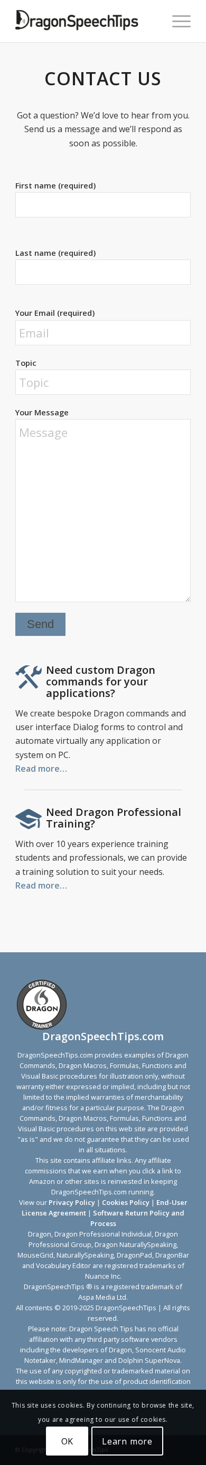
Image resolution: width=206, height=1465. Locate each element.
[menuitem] (176, 21)
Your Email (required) (55, 312)
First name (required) (55, 185)
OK (67, 1441)
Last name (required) (55, 252)
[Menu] (176, 21)
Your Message (42, 412)
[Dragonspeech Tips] (85, 21)
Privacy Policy (72, 1202)
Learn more (127, 1441)
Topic (25, 362)
